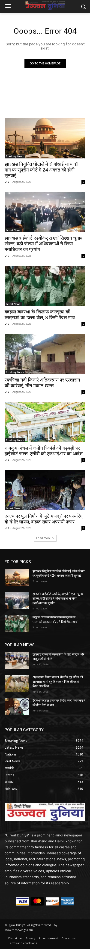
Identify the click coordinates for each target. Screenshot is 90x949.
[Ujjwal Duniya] (45, 5)
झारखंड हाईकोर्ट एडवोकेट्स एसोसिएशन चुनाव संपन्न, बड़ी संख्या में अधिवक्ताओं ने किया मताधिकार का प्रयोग (43, 243)
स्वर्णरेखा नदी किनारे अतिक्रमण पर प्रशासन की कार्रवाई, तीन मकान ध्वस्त (42, 382)
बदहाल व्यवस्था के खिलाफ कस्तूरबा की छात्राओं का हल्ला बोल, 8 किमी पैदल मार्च (40, 314)
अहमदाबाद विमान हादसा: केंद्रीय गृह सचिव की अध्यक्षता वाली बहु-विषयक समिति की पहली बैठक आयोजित (58, 681)
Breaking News (15, 156)
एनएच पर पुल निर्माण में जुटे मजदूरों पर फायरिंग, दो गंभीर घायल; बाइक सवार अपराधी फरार (44, 519)
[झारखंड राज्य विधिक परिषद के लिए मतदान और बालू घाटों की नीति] (17, 660)
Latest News (13, 230)
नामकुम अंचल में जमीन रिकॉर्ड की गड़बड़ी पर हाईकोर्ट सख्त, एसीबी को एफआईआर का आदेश (44, 451)
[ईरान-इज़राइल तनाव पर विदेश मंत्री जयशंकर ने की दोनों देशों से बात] (17, 706)
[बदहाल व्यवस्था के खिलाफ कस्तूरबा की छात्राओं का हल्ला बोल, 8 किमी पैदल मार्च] (45, 286)
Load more (43, 538)
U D (7, 181)
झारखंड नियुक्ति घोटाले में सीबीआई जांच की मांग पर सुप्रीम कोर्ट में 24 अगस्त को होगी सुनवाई (41, 169)
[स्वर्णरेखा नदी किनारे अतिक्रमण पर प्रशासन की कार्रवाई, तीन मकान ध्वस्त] (45, 354)
